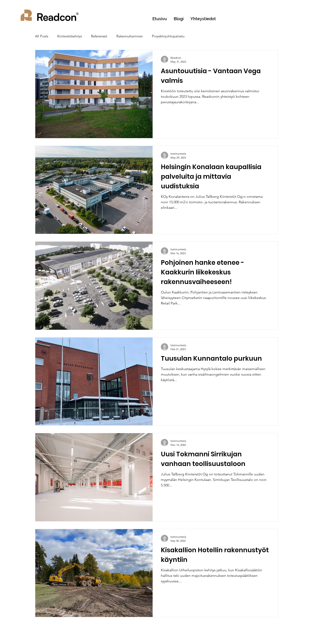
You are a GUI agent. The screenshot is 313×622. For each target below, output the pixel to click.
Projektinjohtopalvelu (168, 36)
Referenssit (99, 36)
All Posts (41, 36)
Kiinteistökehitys (69, 36)
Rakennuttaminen (129, 36)
